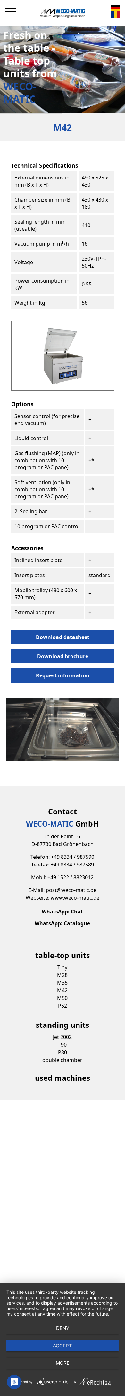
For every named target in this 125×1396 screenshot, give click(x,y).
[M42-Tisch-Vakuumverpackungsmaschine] (115, 8)
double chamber (62, 1060)
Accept (62, 1346)
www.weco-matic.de (75, 897)
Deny (62, 1328)
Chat (77, 911)
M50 (62, 998)
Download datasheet (62, 637)
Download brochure (62, 656)
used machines (62, 1078)
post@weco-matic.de (71, 890)
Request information (62, 675)
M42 (62, 990)
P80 (62, 1052)
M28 (62, 975)
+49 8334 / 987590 (72, 856)
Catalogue (77, 923)
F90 (62, 1044)
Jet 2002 (62, 1037)
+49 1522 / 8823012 (70, 877)
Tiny (62, 967)
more (63, 1363)
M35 (62, 982)
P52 (62, 1005)
